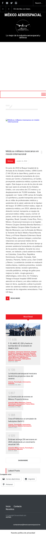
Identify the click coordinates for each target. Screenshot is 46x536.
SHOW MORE (23, 460)
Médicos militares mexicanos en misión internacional (22, 152)
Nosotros (10, 509)
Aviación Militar (13, 448)
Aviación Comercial (22, 353)
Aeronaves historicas (23, 351)
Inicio (8, 506)
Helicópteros (24, 357)
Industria (18, 360)
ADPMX (8, 517)
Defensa (28, 356)
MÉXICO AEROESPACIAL (23, 15)
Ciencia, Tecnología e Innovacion (22, 355)
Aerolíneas (11, 351)
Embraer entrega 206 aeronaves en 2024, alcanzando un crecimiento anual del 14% (22, 441)
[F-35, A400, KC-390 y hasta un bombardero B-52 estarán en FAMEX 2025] (23, 329)
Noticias (10, 161)
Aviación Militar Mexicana (21, 354)
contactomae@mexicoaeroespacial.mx (26, 525)
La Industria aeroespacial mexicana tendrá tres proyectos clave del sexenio (22, 376)
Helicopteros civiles (14, 359)
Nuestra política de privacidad (23, 533)
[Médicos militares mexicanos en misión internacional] (25, 133)
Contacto (18, 506)
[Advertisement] (23, 66)
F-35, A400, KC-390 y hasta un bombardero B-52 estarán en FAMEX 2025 (20, 345)
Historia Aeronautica (24, 426)
